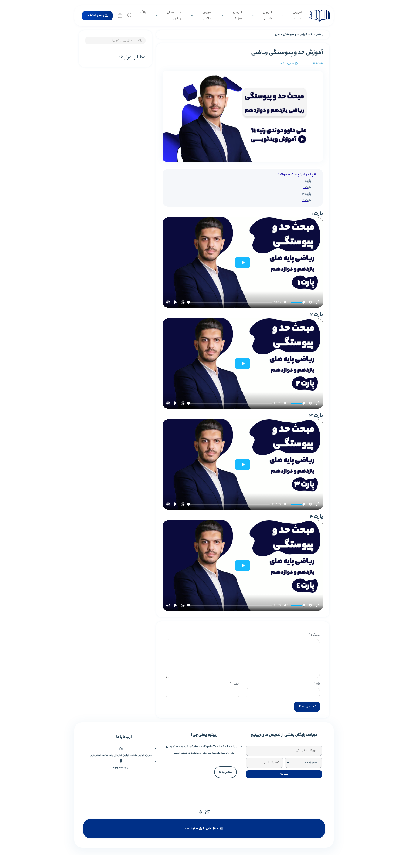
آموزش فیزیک (237, 15)
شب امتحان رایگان (174, 15)
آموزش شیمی (267, 15)
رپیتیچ (319, 34)
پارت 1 (307, 181)
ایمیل (234, 684)
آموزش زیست (297, 15)
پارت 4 (306, 200)
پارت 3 (306, 194)
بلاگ (143, 12)
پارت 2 (307, 187)
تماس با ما (225, 772)
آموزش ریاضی (207, 15)
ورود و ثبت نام (95, 15)
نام (316, 684)
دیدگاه (314, 635)
